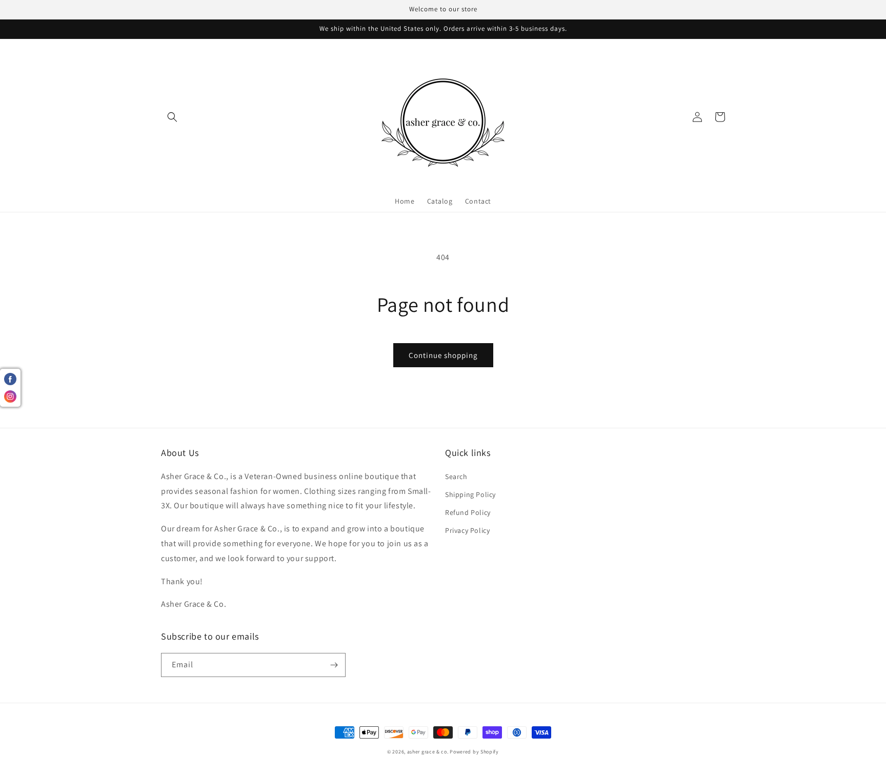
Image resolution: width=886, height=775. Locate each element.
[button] (172, 117)
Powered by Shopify (474, 751)
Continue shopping (443, 355)
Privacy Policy (467, 530)
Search (456, 476)
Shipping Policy (470, 494)
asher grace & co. (428, 751)
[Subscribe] (334, 665)
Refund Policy (468, 512)
